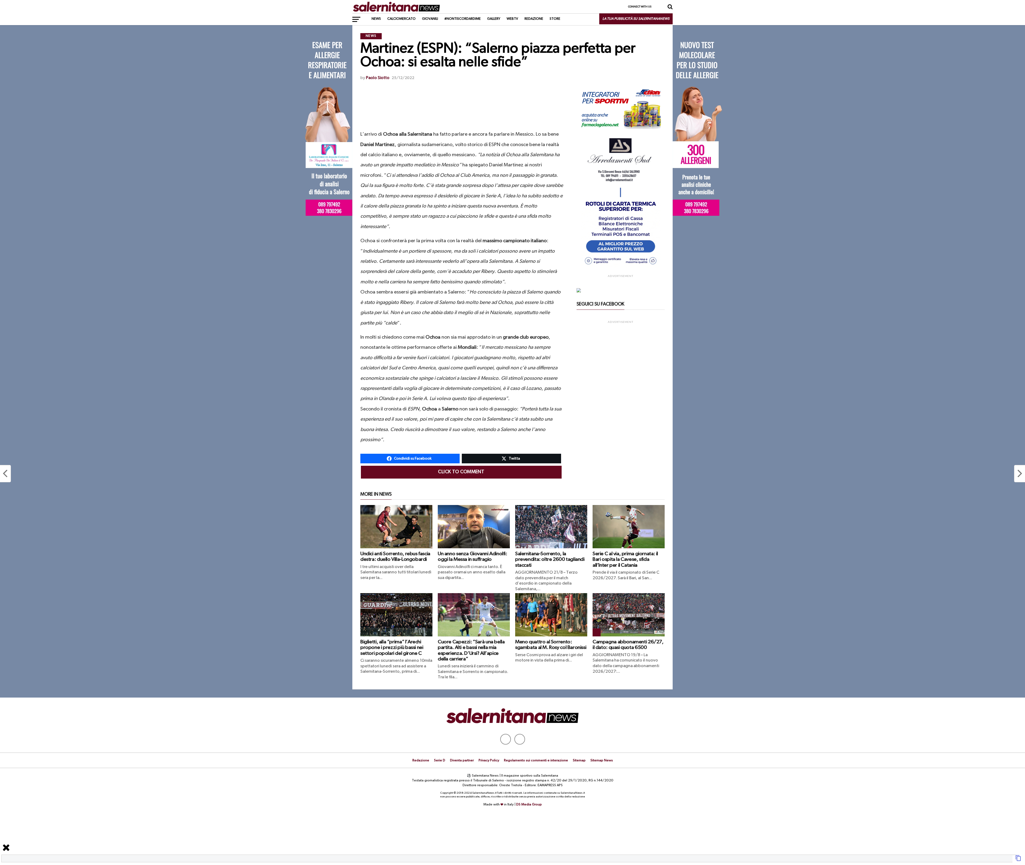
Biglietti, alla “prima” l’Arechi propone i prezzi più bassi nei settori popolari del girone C (391, 647)
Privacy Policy (489, 760)
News (376, 19)
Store (555, 19)
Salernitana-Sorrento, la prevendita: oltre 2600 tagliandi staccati (550, 559)
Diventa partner (462, 760)
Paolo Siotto (377, 78)
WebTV (512, 19)
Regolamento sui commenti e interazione (536, 760)
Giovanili (430, 19)
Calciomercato (401, 19)
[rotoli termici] (621, 267)
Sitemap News (601, 760)
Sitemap (579, 760)
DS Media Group (529, 804)
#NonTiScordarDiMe (462, 19)
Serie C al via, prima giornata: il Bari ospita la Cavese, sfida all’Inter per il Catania (625, 559)
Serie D (439, 760)
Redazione (534, 19)
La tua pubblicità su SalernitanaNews (635, 19)
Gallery (493, 19)
